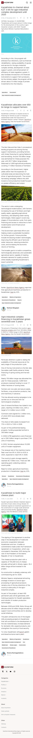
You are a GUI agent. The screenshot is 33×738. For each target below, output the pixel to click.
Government (13, 92)
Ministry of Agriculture (15, 297)
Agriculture (5, 92)
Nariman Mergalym (13, 308)
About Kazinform (5, 707)
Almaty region (13, 645)
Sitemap (3, 724)
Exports (19, 300)
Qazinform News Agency (15, 287)
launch (21, 632)
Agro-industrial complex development (11, 95)
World (3, 695)
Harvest (4, 476)
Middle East (5, 645)
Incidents (3, 698)
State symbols (5, 711)
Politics (3, 685)
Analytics (3, 691)
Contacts (3, 727)
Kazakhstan (11, 476)
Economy (3, 688)
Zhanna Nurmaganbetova (15, 484)
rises (11, 292)
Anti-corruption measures (8, 714)
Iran (24, 642)
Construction (22, 645)
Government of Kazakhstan (8, 300)
